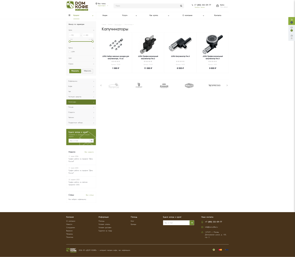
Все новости (89, 152)
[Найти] (181, 6)
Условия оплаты (104, 224)
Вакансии (69, 231)
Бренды (133, 224)
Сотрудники (70, 227)
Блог (132, 221)
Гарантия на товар (105, 231)
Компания (70, 217)
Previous (101, 85)
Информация (104, 217)
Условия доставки (105, 227)
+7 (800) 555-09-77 (202, 5)
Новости (69, 224)
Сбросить (87, 71)
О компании (70, 221)
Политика (69, 237)
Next (227, 85)
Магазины (69, 234)
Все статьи (90, 195)
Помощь (101, 221)
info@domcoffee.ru (211, 227)
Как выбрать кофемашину (77, 199)
